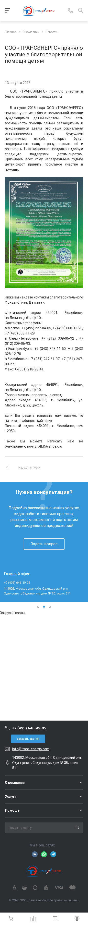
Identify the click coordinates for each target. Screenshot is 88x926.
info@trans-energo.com (30, 749)
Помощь (12, 810)
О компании (15, 782)
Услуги (11, 796)
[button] (38, 607)
